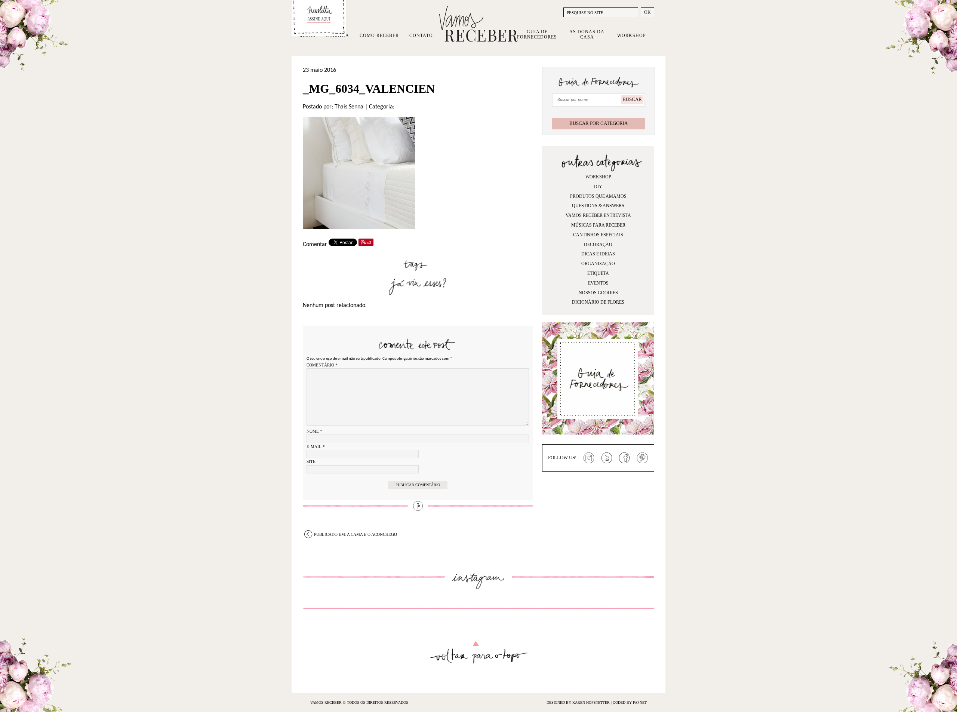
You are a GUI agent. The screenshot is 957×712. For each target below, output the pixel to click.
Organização (598, 263)
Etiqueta (598, 273)
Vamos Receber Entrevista (598, 215)
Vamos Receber (478, 24)
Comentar (315, 245)
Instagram (588, 458)
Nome (314, 431)
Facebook (624, 458)
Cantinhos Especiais (598, 234)
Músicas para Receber (598, 225)
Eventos (598, 283)
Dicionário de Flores (598, 302)
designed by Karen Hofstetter (579, 702)
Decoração (598, 244)
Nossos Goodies (598, 292)
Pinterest (642, 458)
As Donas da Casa (586, 34)
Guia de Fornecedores (537, 34)
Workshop (631, 35)
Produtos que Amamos (598, 196)
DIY (598, 186)
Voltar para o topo (479, 652)
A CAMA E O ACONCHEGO (355, 534)
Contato (421, 35)
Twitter (606, 458)
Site (311, 461)
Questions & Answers (598, 205)
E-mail (316, 446)
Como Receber (379, 35)
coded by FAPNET (630, 702)
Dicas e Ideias (598, 254)
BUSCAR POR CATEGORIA (598, 123)
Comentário (322, 365)
